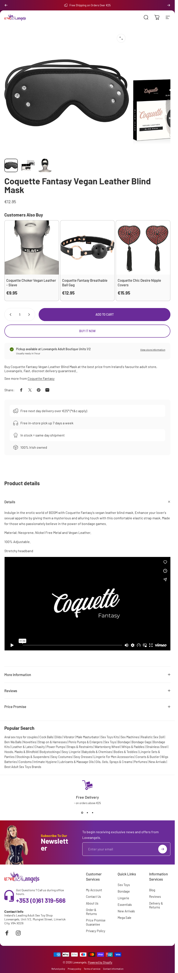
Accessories (125, 757)
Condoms (25, 762)
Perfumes (140, 762)
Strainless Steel (156, 747)
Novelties (29, 742)
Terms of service (92, 969)
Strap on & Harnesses (52, 742)
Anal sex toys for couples (21, 737)
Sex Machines (130, 737)
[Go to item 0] (11, 165)
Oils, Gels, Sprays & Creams (114, 762)
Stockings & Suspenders (32, 757)
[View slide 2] (87, 812)
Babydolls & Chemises (97, 752)
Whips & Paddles (133, 747)
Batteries (10, 762)
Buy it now (87, 331)
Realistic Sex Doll (152, 737)
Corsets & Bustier (148, 757)
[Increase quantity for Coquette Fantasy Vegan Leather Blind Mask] (30, 314)
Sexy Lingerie (71, 752)
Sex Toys (110, 742)
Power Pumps (56, 747)
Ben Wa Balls (12, 742)
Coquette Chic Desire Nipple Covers (139, 282)
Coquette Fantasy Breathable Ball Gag (84, 282)
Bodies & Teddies (125, 752)
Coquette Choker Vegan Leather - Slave (31, 282)
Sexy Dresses (83, 757)
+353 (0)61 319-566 (41, 900)
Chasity (40, 747)
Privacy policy (74, 969)
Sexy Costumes (61, 757)
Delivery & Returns (156, 905)
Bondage (124, 742)
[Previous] (6, 5)
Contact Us (93, 896)
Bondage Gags (141, 742)
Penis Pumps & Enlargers (85, 742)
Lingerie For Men (105, 757)
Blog (152, 890)
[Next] (168, 5)
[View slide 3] (92, 812)
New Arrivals (157, 762)
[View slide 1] (82, 812)
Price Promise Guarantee (95, 922)
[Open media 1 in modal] (121, 38)
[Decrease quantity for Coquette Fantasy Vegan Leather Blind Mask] (10, 314)
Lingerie (123, 898)
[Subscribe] (162, 849)
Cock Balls (46, 737)
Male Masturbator (87, 737)
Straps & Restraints (80, 747)
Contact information (113, 969)
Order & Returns (91, 912)
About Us (92, 903)
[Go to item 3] (45, 165)
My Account (94, 890)
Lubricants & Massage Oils (76, 762)
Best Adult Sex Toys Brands (22, 767)
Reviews (155, 896)
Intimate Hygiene (45, 762)
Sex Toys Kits (110, 737)
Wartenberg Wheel (107, 747)
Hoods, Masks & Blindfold (21, 752)
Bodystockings (50, 752)
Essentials (125, 904)
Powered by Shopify (100, 962)
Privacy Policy (95, 931)
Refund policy (58, 969)
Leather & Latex (22, 747)
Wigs (164, 757)
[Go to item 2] (28, 165)
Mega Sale (124, 918)
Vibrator (69, 737)
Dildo (58, 737)
